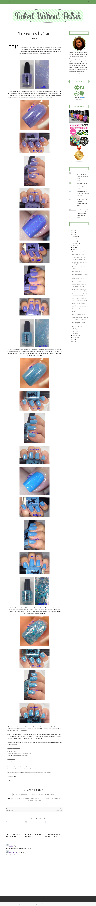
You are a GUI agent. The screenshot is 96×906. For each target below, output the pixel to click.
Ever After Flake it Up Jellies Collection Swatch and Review (83, 193)
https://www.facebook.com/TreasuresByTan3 (21, 753)
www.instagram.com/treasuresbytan (20, 755)
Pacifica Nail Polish (77, 282)
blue (12, 798)
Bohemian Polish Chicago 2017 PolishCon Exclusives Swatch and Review (83, 175)
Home (7, 2)
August (74, 245)
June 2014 (36, 798)
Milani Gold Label (77, 327)
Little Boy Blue (11, 349)
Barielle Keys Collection (78, 314)
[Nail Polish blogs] (79, 162)
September (76, 243)
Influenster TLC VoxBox (78, 303)
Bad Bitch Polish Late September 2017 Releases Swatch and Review (82, 202)
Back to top (86, 904)
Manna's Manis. (30, 904)
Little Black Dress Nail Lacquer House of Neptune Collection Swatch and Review (82, 212)
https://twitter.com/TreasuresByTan (18, 751)
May (74, 329)
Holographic (27, 798)
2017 (72, 228)
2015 (72, 232)
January (74, 337)
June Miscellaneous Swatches (80, 252)
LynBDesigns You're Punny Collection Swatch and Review (82, 184)
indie (32, 798)
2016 (72, 230)
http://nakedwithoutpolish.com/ (16, 761)
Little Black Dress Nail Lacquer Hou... (33, 835)
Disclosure (14, 2)
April (74, 331)
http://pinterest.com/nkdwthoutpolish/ (20, 766)
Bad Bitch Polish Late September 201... (13, 835)
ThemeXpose (19, 904)
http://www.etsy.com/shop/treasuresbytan (21, 750)
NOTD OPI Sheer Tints (78, 279)
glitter (18, 798)
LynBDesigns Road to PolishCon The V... (52, 835)
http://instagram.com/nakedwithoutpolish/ (22, 768)
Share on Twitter (37, 794)
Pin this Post (51, 794)
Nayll (73, 312)
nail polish (43, 798)
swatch (56, 798)
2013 (72, 339)
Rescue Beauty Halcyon (78, 271)
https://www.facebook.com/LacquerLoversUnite (22, 763)
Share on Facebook (21, 794)
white (39, 800)
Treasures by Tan (37, 53)
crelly (15, 798)
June (74, 249)
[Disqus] (34, 862)
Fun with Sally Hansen (78, 254)
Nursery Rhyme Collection (52, 349)
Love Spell (10, 91)
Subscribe (79, 99)
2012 (72, 342)
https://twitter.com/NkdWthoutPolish (19, 765)
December (75, 236)
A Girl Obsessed (13, 744)
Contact (22, 2)
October (75, 241)
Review (52, 798)
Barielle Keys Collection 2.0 (79, 306)
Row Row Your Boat (12, 607)
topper (60, 798)
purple (48, 798)
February (75, 335)
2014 (72, 234)
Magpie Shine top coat (26, 742)
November (75, 239)
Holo (22, 798)
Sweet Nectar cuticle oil (43, 742)
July (74, 247)
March (74, 333)
